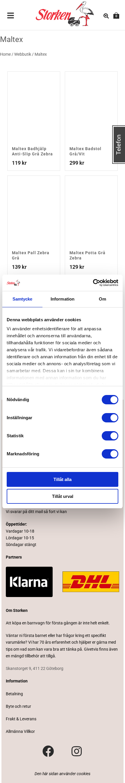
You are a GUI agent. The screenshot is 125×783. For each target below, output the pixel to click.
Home (5, 54)
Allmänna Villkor (20, 731)
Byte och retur (18, 706)
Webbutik (22, 54)
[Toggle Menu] (11, 16)
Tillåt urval (62, 496)
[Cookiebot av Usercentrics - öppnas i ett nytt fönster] (92, 283)
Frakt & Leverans (21, 719)
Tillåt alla (62, 479)
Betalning (14, 693)
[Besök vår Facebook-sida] (48, 751)
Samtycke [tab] (22, 298)
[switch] (110, 417)
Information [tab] (62, 298)
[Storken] (56, 13)
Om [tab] (102, 298)
